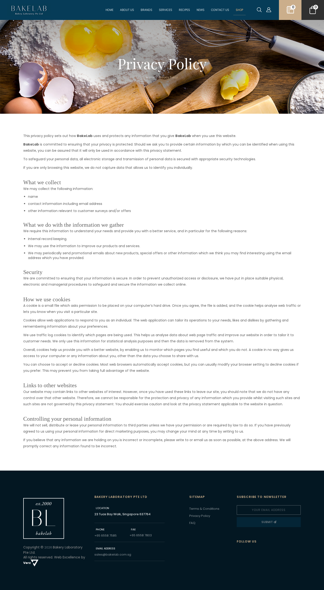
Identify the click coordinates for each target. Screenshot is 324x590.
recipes (184, 10)
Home (109, 10)
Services (165, 10)
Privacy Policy (199, 516)
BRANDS (146, 10)
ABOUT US (127, 10)
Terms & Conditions (204, 508)
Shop (239, 10)
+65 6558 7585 (105, 535)
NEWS (200, 10)
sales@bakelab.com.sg (112, 554)
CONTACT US (220, 10)
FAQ (192, 523)
